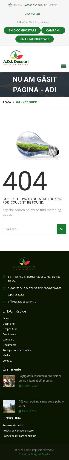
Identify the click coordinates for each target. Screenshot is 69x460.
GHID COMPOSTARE (22, 30)
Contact (7, 360)
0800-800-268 (53, 288)
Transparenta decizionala (17, 350)
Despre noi (9, 323)
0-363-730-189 (17, 288)
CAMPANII (53, 30)
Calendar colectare (34, 39)
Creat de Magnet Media (34, 454)
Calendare (8, 339)
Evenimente (9, 334)
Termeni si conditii (13, 425)
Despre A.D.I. (10, 329)
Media (6, 355)
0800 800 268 (33, 13)
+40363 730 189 (33, 5)
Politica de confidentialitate (18, 430)
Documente (9, 344)
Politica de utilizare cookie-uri (19, 436)
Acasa (7, 102)
